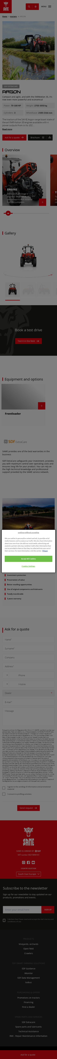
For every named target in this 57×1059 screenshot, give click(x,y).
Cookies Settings (28, 566)
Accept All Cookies (28, 559)
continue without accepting (28, 532)
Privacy (45, 551)
